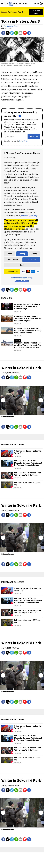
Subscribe (33, 136)
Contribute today (36, 12)
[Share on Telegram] (12, 33)
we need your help (29, 215)
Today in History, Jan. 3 (20, 21)
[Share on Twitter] (8, 33)
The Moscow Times (11, 26)
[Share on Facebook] (3, 33)
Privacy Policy (23, 141)
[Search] (38, 3)
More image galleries (12, 445)
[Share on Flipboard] (25, 33)
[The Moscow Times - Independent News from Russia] (15, 3)
